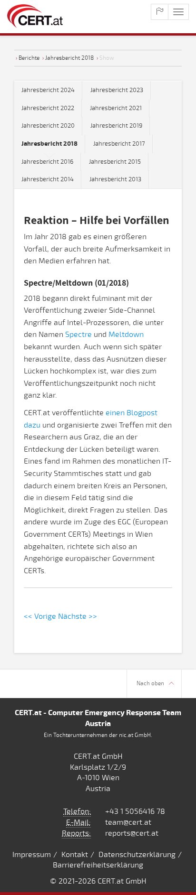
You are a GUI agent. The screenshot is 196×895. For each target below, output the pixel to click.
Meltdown (126, 334)
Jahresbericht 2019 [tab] (116, 126)
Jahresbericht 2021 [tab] (116, 108)
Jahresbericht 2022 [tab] (47, 108)
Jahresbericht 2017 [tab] (119, 144)
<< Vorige (40, 616)
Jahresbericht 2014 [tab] (47, 179)
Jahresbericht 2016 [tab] (47, 162)
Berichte (29, 58)
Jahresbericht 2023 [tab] (116, 90)
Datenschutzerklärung (137, 854)
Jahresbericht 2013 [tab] (115, 179)
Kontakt (74, 854)
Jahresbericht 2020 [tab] (48, 126)
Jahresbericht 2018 (69, 58)
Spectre (78, 334)
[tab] (49, 144)
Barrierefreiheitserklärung (98, 865)
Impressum (31, 854)
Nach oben (150, 683)
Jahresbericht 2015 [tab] (115, 162)
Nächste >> (77, 616)
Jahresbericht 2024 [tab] (48, 90)
